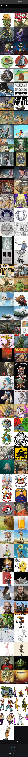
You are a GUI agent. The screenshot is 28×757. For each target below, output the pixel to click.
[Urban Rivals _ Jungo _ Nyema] (21, 684)
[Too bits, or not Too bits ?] (21, 27)
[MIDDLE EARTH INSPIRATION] (21, 321)
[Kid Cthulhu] (7, 41)
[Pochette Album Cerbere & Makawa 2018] (21, 461)
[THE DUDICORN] (21, 363)
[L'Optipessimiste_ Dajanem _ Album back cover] (21, 670)
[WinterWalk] (7, 628)
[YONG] (7, 223)
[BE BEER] (21, 517)
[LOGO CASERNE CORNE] (7, 489)
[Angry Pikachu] (21, 559)
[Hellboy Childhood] (7, 572)
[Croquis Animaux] (7, 642)
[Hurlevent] (7, 237)
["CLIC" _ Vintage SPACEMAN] (21, 503)
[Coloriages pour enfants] (21, 628)
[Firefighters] (21, 489)
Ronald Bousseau (7, 6)
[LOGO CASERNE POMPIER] (21, 475)
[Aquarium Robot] (7, 656)
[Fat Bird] (7, 55)
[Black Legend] (7, 83)
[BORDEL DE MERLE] (21, 97)
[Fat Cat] (21, 55)
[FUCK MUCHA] (7, 111)
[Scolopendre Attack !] (7, 586)
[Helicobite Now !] (7, 349)
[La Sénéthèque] (21, 251)
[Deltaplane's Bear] (21, 69)
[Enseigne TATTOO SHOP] (21, 433)
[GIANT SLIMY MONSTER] (21, 279)
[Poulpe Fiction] (21, 349)
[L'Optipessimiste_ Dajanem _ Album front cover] (7, 670)
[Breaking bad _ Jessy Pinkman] (21, 586)
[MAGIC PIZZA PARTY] (7, 419)
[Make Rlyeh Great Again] (21, 13)
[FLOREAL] (7, 265)
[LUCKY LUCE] (21, 111)
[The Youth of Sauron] (7, 321)
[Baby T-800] (21, 642)
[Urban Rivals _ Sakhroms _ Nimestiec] (7, 726)
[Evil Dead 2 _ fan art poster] (7, 363)
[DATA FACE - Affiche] (21, 419)
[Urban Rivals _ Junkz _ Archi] (21, 712)
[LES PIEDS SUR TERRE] (7, 251)
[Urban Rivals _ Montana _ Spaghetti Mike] (7, 712)
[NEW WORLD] (7, 209)
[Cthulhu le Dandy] (7, 447)
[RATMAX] (21, 600)
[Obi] (21, 531)
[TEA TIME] (7, 195)
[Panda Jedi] (7, 503)
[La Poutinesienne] (7, 684)
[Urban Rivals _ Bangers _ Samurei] (7, 698)
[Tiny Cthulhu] (7, 13)
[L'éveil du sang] (21, 237)
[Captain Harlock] (21, 293)
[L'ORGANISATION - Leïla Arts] (7, 181)
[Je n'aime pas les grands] (21, 83)
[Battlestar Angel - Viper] (7, 293)
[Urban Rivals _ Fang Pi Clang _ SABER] (21, 698)
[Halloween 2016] (7, 614)
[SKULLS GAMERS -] (21, 195)
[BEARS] (7, 517)
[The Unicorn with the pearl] (7, 391)
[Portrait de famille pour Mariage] (7, 475)
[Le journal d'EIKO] (21, 167)
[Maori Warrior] (21, 545)
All (4, 10)
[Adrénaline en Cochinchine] (21, 223)
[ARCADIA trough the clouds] (7, 307)
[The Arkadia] (21, 307)
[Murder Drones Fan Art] (7, 27)
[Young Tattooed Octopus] (7, 461)
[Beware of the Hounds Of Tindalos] (21, 447)
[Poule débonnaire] (7, 545)
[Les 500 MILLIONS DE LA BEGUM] (7, 139)
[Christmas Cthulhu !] (21, 377)
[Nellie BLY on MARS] (21, 181)
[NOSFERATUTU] (21, 391)
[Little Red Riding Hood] (7, 69)
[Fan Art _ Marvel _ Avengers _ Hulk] (21, 656)
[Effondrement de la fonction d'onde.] (21, 209)
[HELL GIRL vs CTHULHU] (7, 125)
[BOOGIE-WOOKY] (7, 335)
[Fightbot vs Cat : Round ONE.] (7, 377)
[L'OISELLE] (21, 153)
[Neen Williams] (7, 405)
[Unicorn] (21, 405)
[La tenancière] (21, 265)
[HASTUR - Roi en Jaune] (21, 41)
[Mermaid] (21, 125)
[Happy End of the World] (7, 279)
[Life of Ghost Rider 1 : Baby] (7, 559)
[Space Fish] (21, 572)
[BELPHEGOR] (7, 153)
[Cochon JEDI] (7, 531)
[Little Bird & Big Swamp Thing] (21, 335)
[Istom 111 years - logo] (7, 433)
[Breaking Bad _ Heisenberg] (7, 600)
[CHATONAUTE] (7, 97)
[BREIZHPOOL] (21, 614)
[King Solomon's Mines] (21, 139)
